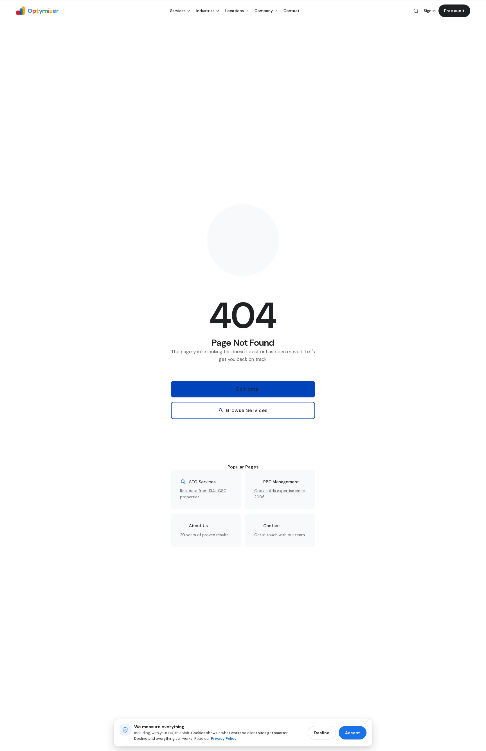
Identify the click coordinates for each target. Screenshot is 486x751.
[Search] (416, 11)
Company (264, 10)
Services (178, 10)
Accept (352, 732)
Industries (205, 10)
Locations (234, 10)
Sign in (430, 10)
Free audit (454, 10)
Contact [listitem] (292, 10)
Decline (321, 732)
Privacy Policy (224, 738)
